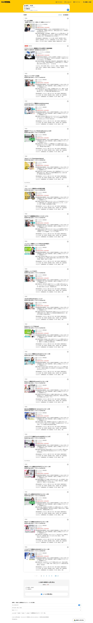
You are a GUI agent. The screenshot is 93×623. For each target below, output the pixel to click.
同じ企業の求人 (27, 182)
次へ (56, 575)
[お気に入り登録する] (67, 18)
